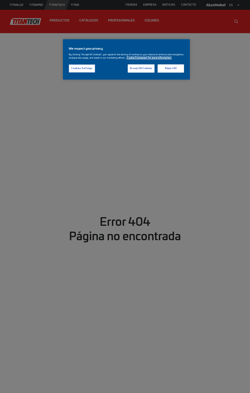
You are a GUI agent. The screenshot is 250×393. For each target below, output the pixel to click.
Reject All (171, 68)
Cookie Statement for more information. (149, 58)
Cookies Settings (81, 68)
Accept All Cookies (141, 68)
